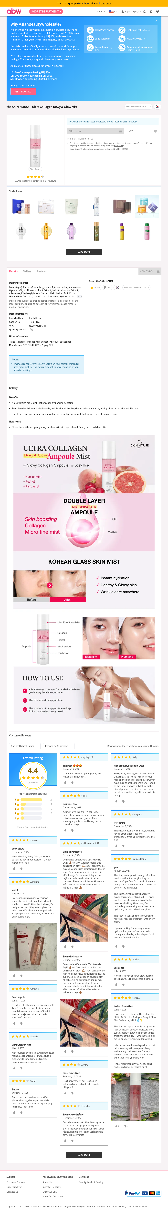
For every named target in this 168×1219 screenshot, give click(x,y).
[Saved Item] (158, 11)
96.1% (97, 287)
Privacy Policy (119, 1206)
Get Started (23, 91)
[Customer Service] (151, 11)
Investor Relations (52, 1187)
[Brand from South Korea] (157, 107)
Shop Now (106, 3)
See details (118, 145)
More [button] (80, 296)
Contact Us (12, 1191)
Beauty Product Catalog (91, 1182)
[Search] (144, 11)
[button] (45, 326)
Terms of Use (103, 1206)
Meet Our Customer (53, 1196)
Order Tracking (14, 1187)
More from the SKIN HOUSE (137, 106)
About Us (47, 1182)
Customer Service (16, 1182)
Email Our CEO (50, 1191)
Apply (134, 121)
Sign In (124, 121)
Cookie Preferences (137, 1206)
